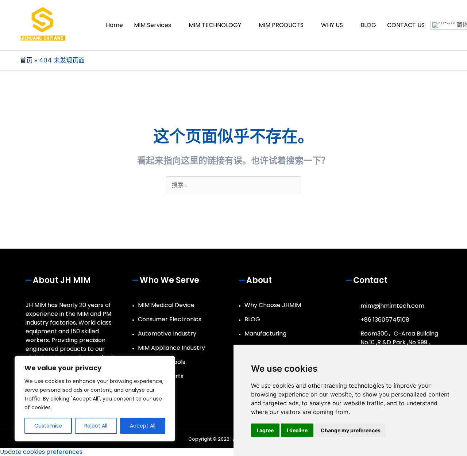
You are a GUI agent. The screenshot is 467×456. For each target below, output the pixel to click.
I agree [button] (265, 430)
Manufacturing (265, 333)
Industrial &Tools (161, 362)
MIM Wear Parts (161, 376)
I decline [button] (297, 430)
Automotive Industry (167, 333)
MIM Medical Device (166, 305)
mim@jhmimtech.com (392, 306)
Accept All (142, 425)
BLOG (252, 319)
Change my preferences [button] (351, 430)
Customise (48, 425)
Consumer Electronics (169, 319)
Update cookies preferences (41, 452)
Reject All (95, 425)
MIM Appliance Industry (171, 348)
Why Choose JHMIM (272, 305)
